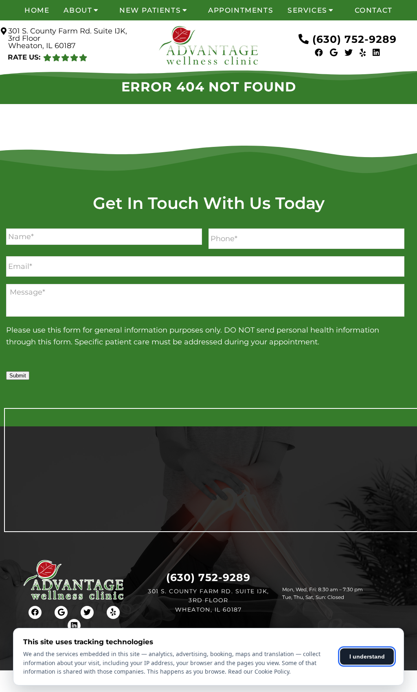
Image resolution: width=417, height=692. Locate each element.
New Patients (150, 10)
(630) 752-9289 (354, 39)
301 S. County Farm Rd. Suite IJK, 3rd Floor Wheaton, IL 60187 (67, 38)
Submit (17, 376)
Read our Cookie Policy (258, 671)
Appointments (240, 10)
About (78, 10)
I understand (367, 656)
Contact (374, 10)
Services (307, 10)
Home (36, 10)
